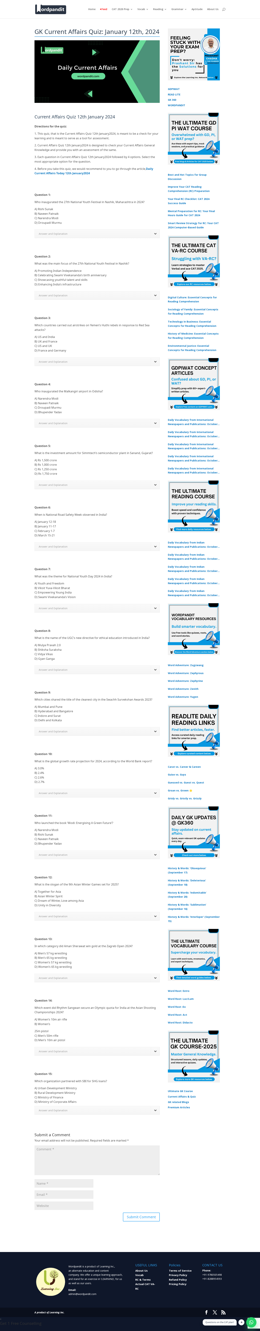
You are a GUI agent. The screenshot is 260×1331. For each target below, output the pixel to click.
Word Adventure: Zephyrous (186, 673)
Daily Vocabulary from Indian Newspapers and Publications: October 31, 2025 (193, 545)
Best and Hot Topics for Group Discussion (187, 177)
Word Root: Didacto (180, 1022)
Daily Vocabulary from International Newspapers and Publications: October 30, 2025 (193, 434)
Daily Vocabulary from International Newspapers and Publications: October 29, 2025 (193, 471)
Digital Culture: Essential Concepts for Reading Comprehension (192, 299)
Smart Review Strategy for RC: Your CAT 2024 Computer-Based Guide (193, 225)
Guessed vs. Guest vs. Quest (186, 782)
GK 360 (172, 99)
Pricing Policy (177, 1284)
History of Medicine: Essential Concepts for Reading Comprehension (193, 336)
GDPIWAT (174, 89)
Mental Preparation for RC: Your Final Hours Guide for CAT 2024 (191, 213)
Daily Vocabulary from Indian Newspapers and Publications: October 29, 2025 (193, 593)
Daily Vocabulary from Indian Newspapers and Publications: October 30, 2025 (193, 557)
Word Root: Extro (178, 991)
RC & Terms (143, 1279)
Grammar (177, 9)
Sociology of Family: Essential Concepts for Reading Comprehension (193, 311)
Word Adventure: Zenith (183, 689)
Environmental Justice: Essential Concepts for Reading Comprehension (192, 348)
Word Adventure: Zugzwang (186, 665)
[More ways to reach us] (241, 1322)
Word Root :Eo (177, 1006)
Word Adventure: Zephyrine (185, 681)
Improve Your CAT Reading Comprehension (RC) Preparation (189, 189)
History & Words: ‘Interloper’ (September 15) (194, 919)
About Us (212, 9)
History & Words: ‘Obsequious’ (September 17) (187, 870)
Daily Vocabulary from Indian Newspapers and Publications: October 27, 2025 (193, 581)
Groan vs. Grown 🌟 (180, 790)
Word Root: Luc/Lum (181, 999)
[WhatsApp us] (251, 1322)
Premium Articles (179, 1107)
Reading (158, 9)
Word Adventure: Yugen (183, 696)
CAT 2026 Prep (120, 9)
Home (92, 9)
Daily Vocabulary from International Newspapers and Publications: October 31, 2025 (193, 422)
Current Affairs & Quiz (182, 1096)
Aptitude (197, 9)
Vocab (141, 9)
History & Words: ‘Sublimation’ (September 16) (187, 907)
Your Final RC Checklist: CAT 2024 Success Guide (188, 201)
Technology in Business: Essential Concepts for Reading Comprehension (192, 323)
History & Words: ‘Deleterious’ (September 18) (187, 882)
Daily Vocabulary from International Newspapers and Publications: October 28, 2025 (193, 447)
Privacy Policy (178, 1275)
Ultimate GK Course (180, 1091)
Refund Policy (178, 1279)
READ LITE (174, 94)
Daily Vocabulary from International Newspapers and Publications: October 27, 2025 (193, 459)
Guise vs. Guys (177, 774)
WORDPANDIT (176, 105)
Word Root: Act (177, 1014)
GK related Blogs (178, 1102)
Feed (104, 9)
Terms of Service (180, 1270)
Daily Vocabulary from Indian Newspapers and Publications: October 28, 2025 (193, 569)
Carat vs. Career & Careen (184, 766)
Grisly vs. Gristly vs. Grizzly (185, 798)
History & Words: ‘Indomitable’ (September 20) (187, 895)
